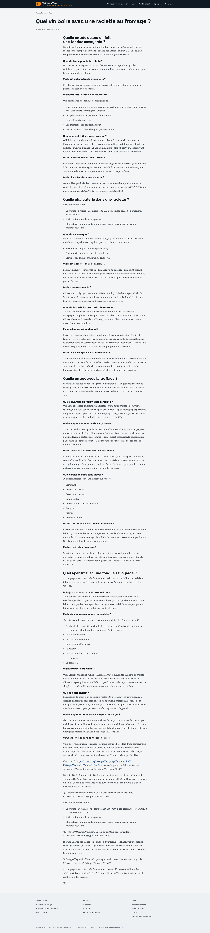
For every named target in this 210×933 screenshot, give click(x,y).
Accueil (39, 13)
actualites (48, 13)
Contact (169, 4)
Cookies (134, 912)
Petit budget (144, 4)
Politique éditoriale (91, 912)
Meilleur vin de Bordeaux (47, 908)
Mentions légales (138, 905)
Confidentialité (137, 908)
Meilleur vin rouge (115, 4)
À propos (158, 4)
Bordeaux (130, 4)
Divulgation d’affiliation (141, 916)
